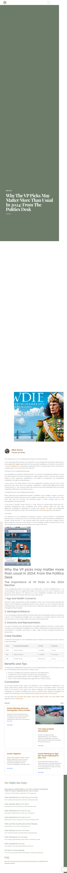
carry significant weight (12, 464)
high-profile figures (49, 485)
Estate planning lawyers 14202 (14, 843)
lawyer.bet (19, 699)
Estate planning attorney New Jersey (16, 804)
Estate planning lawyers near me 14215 (17, 817)
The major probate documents (46, 730)
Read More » (10, 725)
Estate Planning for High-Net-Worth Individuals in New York (48, 755)
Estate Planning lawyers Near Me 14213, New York (21, 797)
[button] (48, 2)
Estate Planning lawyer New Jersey (16, 837)
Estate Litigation (14, 753)
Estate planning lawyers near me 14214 (17, 810)
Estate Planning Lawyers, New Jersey (16, 830)
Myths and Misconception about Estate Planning (20, 824)
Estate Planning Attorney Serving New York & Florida (18, 709)
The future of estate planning (14, 850)
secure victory (46, 510)
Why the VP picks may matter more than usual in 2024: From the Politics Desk (37, 697)
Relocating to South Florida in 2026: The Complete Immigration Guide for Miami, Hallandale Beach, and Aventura (26, 790)
